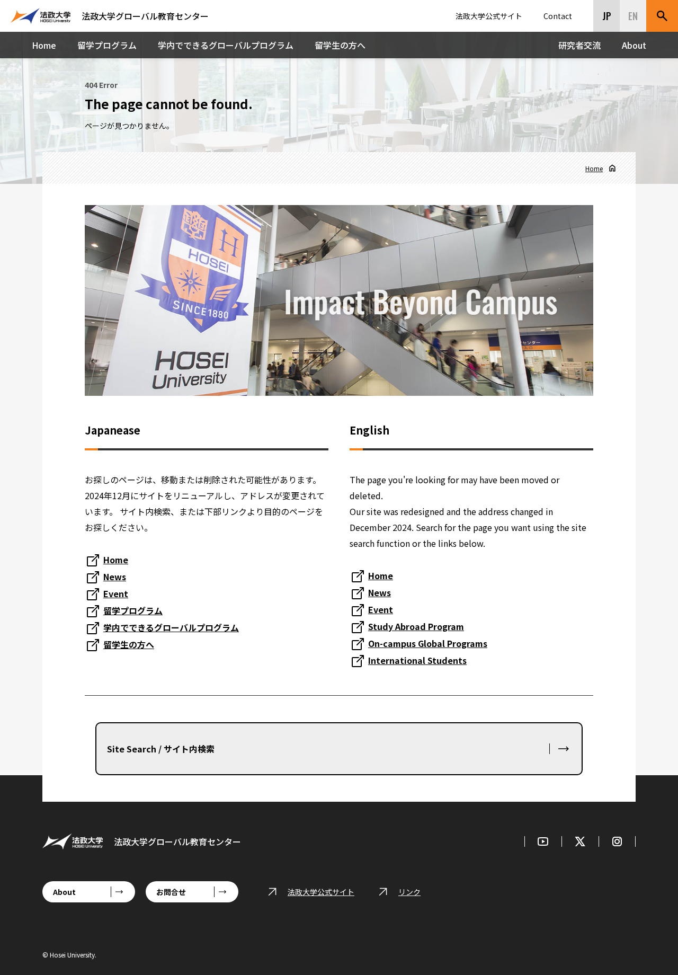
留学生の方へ (340, 45)
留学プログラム (107, 45)
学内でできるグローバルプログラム (225, 45)
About (634, 45)
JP (606, 16)
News (114, 576)
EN (633, 16)
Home (44, 45)
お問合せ (171, 892)
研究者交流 (579, 45)
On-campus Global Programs (427, 643)
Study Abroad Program (416, 626)
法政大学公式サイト (489, 16)
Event (115, 593)
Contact (557, 16)
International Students (417, 660)
